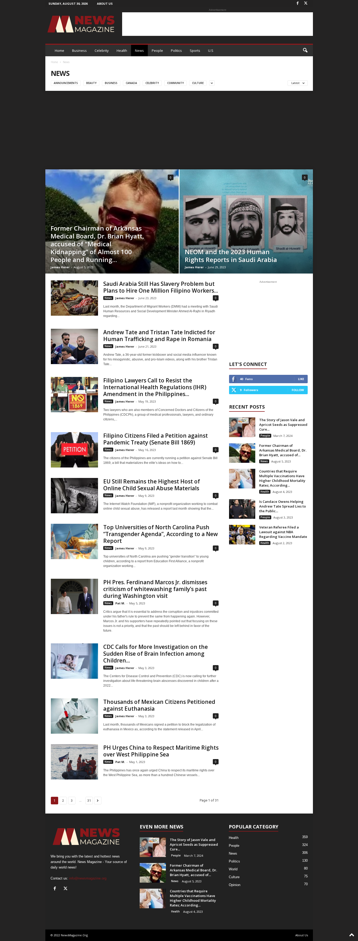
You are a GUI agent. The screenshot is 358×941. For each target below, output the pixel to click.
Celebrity (102, 50)
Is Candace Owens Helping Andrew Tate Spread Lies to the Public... (282, 506)
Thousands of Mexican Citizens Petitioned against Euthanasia (159, 705)
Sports (195, 50)
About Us (105, 3)
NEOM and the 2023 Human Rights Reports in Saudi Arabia (231, 255)
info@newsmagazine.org (87, 878)
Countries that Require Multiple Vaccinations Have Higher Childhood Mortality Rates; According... (282, 478)
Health (122, 50)
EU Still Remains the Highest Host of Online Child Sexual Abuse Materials (151, 485)
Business (79, 50)
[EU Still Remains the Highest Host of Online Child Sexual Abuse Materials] (74, 495)
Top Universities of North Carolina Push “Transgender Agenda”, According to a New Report (160, 534)
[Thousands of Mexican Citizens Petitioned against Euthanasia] (74, 716)
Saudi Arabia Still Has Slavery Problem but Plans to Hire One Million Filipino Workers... (160, 287)
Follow (298, 390)
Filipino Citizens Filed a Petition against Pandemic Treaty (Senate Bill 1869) (155, 439)
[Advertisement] (217, 24)
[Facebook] (298, 3)
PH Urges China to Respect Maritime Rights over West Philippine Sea (161, 751)
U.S (210, 50)
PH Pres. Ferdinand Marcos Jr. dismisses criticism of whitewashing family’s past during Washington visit (155, 588)
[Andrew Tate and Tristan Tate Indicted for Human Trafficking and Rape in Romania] (74, 346)
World (233, 869)
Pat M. (120, 603)
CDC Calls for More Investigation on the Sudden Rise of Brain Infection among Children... (155, 653)
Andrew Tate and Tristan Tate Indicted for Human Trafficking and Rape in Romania (159, 335)
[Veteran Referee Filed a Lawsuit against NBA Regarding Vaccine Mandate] (242, 534)
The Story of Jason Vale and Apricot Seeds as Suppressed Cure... (283, 424)
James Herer (60, 267)
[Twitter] (306, 3)
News (139, 50)
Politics (176, 50)
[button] (305, 50)
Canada (131, 83)
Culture (198, 83)
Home (59, 50)
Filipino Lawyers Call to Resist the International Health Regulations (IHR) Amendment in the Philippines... (154, 387)
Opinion (234, 885)
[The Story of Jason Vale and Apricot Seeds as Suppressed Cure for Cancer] (242, 427)
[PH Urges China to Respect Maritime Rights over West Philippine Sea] (74, 761)
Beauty (91, 83)
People (157, 50)
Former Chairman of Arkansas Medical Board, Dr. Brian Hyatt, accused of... (282, 450)
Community (175, 83)
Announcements (66, 83)
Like (301, 379)
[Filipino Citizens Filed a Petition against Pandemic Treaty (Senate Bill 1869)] (74, 449)
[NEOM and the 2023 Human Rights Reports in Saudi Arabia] (246, 221)
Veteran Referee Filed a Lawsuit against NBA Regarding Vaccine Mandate (283, 532)
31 (89, 801)
